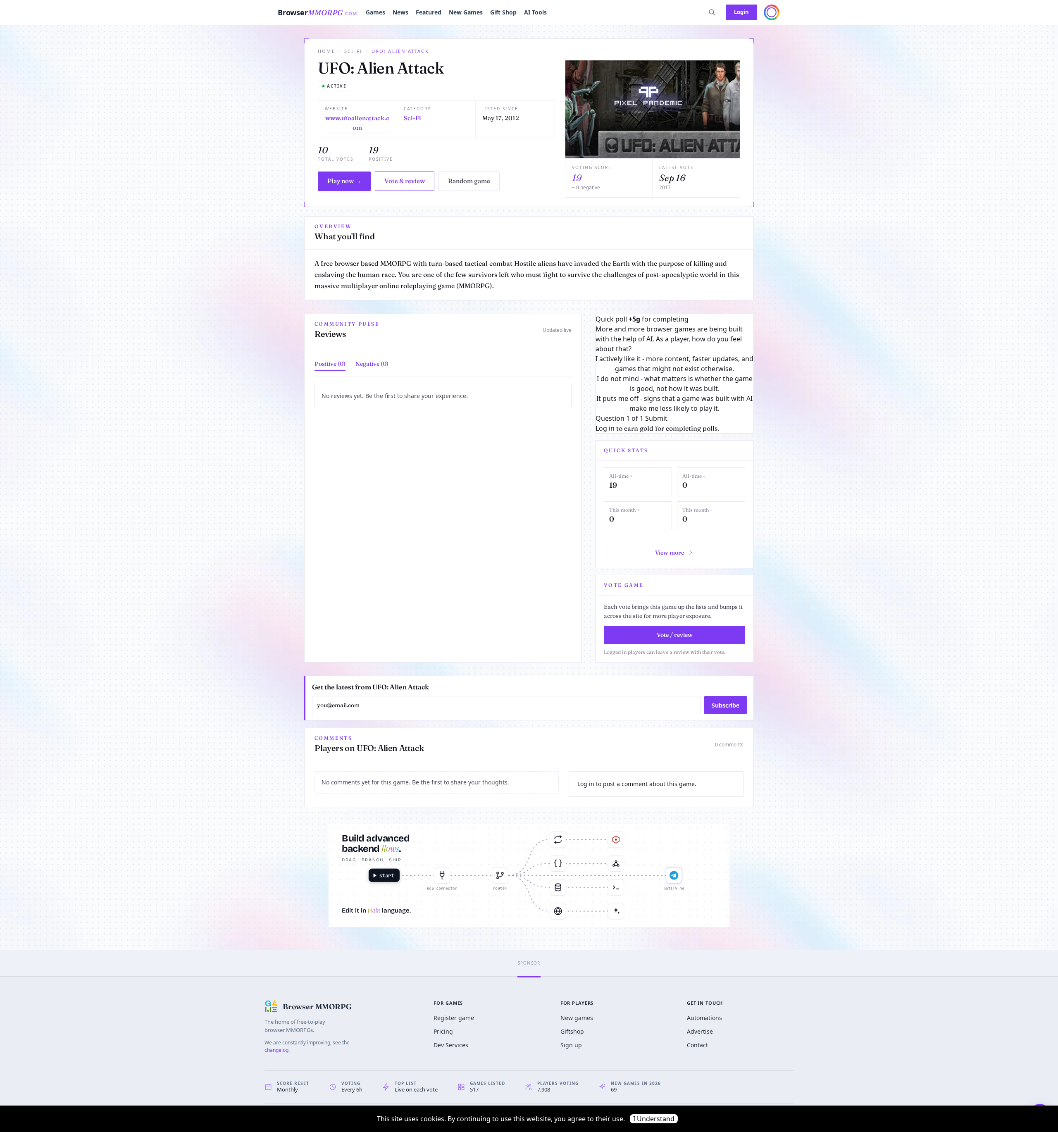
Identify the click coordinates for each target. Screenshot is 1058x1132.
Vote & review (404, 181)
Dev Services (451, 1045)
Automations (704, 1018)
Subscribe (725, 705)
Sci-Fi (353, 51)
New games (576, 1018)
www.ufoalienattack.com (357, 122)
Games (375, 12)
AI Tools (535, 12)
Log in (605, 428)
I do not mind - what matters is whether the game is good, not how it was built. (675, 383)
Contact (697, 1045)
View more (669, 552)
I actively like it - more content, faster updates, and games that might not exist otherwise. (674, 363)
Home (326, 51)
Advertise (700, 1031)
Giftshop (572, 1031)
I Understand (653, 1118)
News (400, 12)
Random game (469, 181)
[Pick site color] (771, 12)
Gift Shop (503, 12)
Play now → (344, 181)
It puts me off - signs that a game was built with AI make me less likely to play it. (674, 403)
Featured (428, 12)
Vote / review (675, 635)
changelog (276, 1049)
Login (741, 12)
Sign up (571, 1045)
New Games (466, 12)
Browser (317, 12)
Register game (454, 1018)
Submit (656, 418)
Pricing (443, 1031)
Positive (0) (330, 363)
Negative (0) (371, 363)
